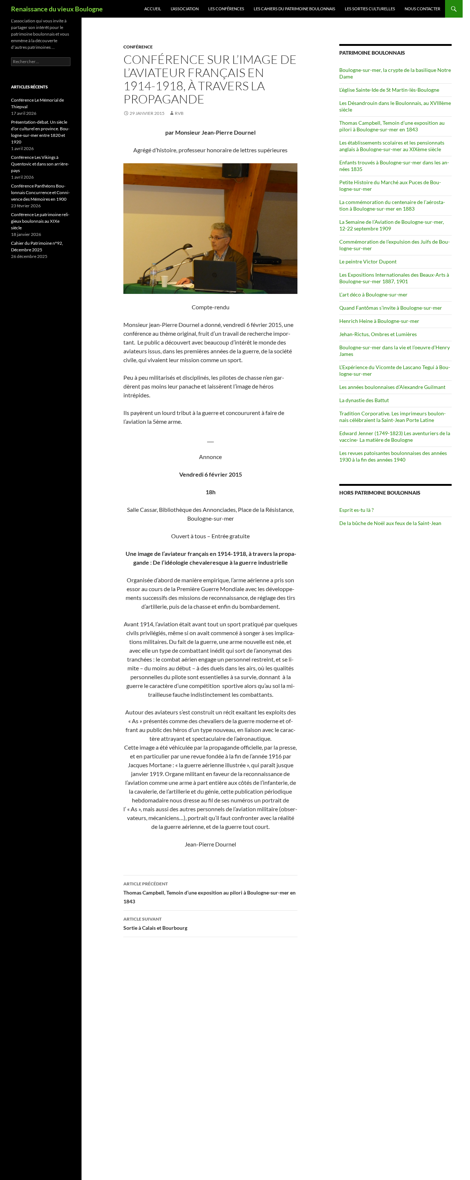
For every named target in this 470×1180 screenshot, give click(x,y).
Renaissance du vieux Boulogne (57, 9)
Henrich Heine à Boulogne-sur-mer (379, 321)
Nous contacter (422, 8)
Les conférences (226, 8)
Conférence (138, 47)
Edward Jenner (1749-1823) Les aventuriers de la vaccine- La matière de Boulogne (394, 436)
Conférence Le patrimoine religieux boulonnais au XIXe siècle (40, 221)
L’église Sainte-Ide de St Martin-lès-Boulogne (389, 90)
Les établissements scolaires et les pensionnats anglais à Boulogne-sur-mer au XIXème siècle (391, 145)
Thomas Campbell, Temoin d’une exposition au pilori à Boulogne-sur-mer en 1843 (209, 892)
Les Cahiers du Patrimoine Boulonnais (294, 8)
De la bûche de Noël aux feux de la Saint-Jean (390, 523)
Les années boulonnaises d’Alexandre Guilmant (392, 387)
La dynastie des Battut (364, 400)
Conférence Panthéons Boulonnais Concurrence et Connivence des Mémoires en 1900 (40, 192)
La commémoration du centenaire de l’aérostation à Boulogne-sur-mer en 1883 (392, 205)
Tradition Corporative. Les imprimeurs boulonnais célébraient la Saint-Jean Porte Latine (392, 416)
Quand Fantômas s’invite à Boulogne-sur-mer (390, 308)
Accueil (152, 8)
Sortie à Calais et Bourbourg (155, 923)
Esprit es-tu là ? (356, 510)
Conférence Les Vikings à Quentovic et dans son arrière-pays (40, 163)
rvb (179, 113)
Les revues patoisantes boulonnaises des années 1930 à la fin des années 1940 (393, 456)
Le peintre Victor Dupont (368, 261)
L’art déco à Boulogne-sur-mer (373, 294)
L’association (185, 8)
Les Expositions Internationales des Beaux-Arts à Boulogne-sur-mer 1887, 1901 (394, 278)
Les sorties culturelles (370, 8)
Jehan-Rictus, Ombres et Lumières (378, 334)
